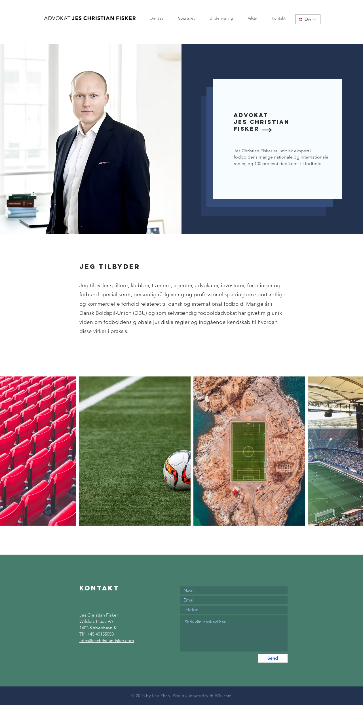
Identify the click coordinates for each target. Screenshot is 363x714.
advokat (251, 115)
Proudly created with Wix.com (202, 695)
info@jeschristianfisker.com (106, 640)
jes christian (262, 121)
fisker (246, 128)
